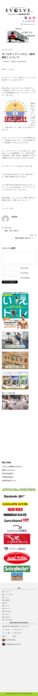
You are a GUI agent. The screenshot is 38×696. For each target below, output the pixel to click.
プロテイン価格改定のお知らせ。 (12, 466)
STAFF (6, 61)
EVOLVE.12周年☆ (8, 473)
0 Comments (21, 61)
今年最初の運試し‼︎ (8, 477)
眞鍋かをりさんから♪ (8, 470)
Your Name (24, 268)
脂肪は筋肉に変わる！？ (24, 237)
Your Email (24, 273)
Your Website (25, 278)
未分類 (13, 61)
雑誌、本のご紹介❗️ (12, 229)
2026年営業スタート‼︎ (9, 480)
